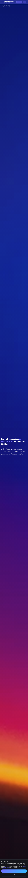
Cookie (24, 866)
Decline (14, 875)
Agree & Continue (14, 871)
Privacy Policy (6, 867)
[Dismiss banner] (24, 2)
